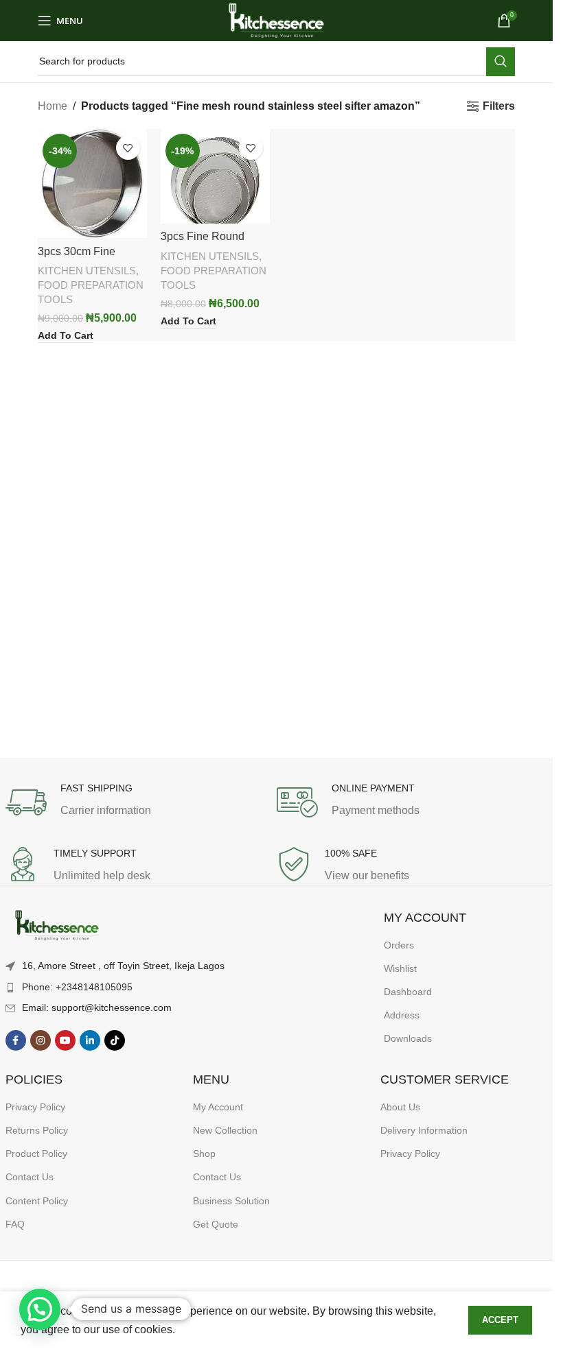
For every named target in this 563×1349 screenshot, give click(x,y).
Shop (204, 1153)
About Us (400, 1106)
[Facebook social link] (15, 1040)
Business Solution (231, 1200)
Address (402, 1015)
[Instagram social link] (40, 1040)
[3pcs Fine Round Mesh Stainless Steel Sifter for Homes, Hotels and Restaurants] (215, 176)
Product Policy (36, 1153)
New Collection (225, 1130)
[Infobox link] (141, 802)
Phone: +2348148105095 (77, 986)
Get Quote (215, 1224)
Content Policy (36, 1200)
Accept (500, 1320)
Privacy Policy (35, 1106)
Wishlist (400, 968)
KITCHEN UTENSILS (87, 270)
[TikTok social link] (114, 1040)
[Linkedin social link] (90, 1040)
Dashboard (408, 991)
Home (52, 106)
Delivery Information (424, 1130)
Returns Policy (36, 1130)
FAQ (15, 1224)
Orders (399, 945)
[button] (39, 1309)
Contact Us (29, 1176)
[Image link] (56, 926)
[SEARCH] (500, 61)
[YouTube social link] (65, 1040)
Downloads (408, 1038)
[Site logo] (276, 19)
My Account (218, 1106)
